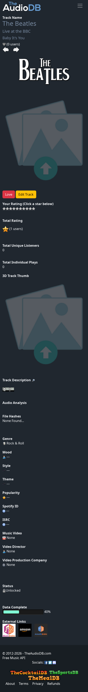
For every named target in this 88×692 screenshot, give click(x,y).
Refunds (53, 683)
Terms (23, 683)
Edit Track (26, 194)
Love (8, 194)
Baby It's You (13, 37)
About (10, 683)
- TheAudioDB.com (36, 653)
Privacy (37, 683)
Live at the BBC (16, 31)
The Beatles (19, 23)
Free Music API (13, 658)
